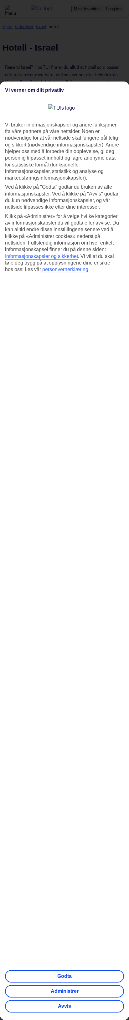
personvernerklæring (65, 269)
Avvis (64, 1006)
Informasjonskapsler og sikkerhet (41, 256)
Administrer (65, 991)
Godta (64, 976)
